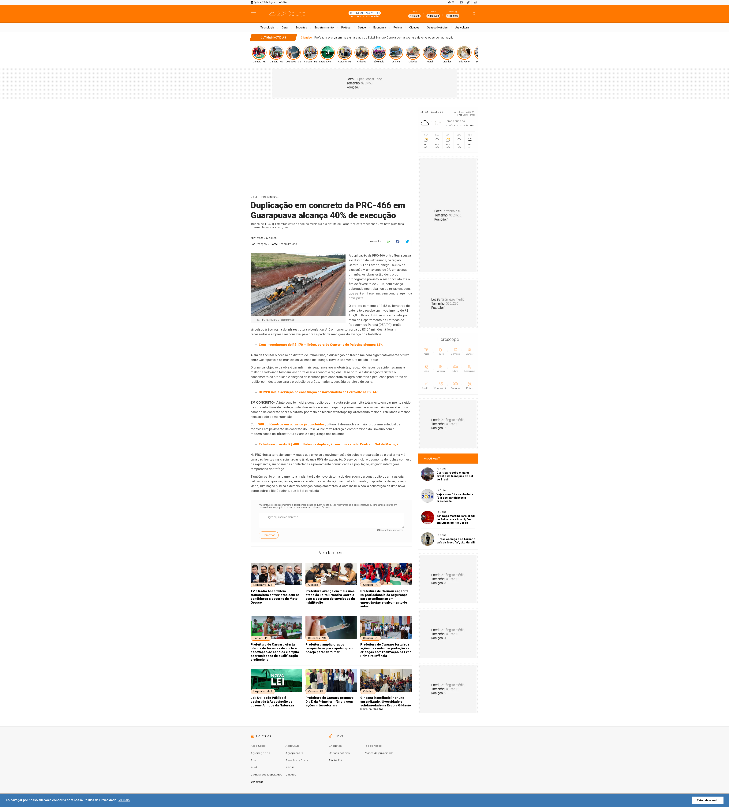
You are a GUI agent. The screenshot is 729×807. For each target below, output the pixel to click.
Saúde (362, 27)
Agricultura (462, 27)
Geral (285, 27)
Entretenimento (324, 27)
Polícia (398, 27)
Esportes (301, 27)
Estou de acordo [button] (707, 800)
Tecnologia (267, 27)
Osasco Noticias (437, 27)
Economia (379, 27)
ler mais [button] (124, 800)
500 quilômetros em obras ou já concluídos (291, 424)
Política (345, 27)
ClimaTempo (469, 114)
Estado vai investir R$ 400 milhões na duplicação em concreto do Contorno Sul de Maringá (328, 444)
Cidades (414, 27)
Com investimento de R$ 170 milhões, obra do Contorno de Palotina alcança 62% (321, 344)
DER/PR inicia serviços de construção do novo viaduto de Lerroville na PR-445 (319, 392)
